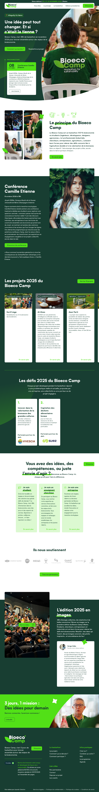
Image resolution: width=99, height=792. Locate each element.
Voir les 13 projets (86, 281)
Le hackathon (58, 6)
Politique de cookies (72, 789)
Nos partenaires (55, 770)
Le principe (47, 6)
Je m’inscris (15, 91)
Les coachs (54, 778)
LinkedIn (9, 720)
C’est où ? (83, 751)
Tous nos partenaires (50, 574)
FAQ (81, 756)
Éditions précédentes (73, 6)
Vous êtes (37, 6)
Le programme (85, 759)
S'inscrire (88, 6)
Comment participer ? (58, 756)
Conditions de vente (87, 789)
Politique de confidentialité (54, 789)
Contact (53, 772)
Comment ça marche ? (15, 49)
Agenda (82, 762)
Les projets (53, 751)
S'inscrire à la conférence (16, 245)
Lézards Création (19, 789)
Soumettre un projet (36, 49)
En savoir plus (57, 157)
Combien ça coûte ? (87, 754)
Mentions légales (38, 789)
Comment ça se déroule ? (59, 754)
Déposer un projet (56, 775)
